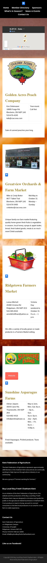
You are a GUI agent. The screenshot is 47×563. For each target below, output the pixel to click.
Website (11, 375)
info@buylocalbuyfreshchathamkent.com (21, 534)
